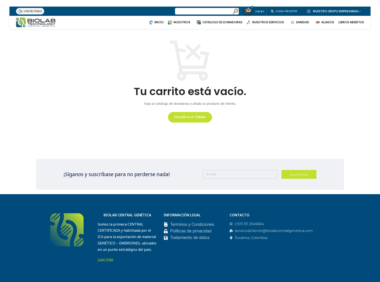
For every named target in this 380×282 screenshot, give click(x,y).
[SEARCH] (235, 11)
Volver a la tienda (190, 117)
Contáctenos (33, 11)
